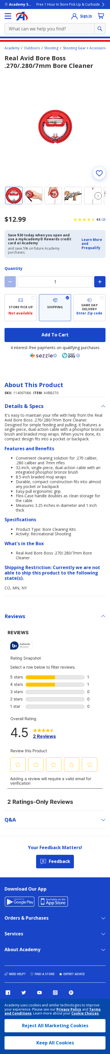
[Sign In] (74, 16)
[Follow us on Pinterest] (71, 992)
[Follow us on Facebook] (8, 992)
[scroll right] (98, 195)
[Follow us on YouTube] (39, 992)
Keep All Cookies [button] (55, 1043)
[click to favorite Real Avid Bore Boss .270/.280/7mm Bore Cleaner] (99, 173)
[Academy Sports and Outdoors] (22, 16)
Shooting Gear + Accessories (86, 48)
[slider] (55, 127)
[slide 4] (73, 195)
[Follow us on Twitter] (23, 992)
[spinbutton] (55, 281)
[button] (92, 244)
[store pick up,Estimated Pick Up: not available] (20, 307)
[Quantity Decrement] (10, 281)
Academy (12, 48)
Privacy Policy (68, 1009)
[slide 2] (33, 195)
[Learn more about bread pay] (70, 355)
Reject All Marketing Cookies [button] (55, 1025)
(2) (103, 219)
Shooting (51, 48)
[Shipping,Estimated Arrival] (55, 307)
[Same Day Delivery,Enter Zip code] (89, 307)
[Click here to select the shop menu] (8, 16)
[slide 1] (14, 195)
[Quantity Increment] (99, 281)
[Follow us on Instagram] (55, 992)
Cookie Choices (85, 1013)
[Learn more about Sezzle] (43, 355)
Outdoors (32, 48)
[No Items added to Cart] (100, 15)
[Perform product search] (99, 28)
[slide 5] (93, 195)
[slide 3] (53, 195)
